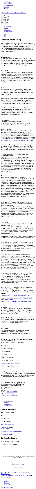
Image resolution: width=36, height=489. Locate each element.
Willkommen (7, 2)
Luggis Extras (8, 3)
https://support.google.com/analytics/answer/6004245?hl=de (17, 140)
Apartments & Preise (10, 5)
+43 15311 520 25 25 (11, 392)
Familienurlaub (8, 404)
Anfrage (6, 402)
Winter (6, 8)
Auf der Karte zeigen (6, 434)
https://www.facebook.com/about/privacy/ (18, 295)
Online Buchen (8, 401)
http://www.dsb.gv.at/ (12, 395)
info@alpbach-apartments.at (11, 363)
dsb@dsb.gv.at (9, 393)
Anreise (6, 10)
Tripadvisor (7, 30)
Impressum (7, 481)
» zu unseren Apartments (18, 468)
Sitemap (6, 483)
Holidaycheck (8, 31)
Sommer (6, 7)
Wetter (6, 28)
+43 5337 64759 (5, 427)
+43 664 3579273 (7, 428)
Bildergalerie (7, 26)
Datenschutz (7, 484)
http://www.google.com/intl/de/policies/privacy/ (19, 301)
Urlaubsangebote (9, 405)
